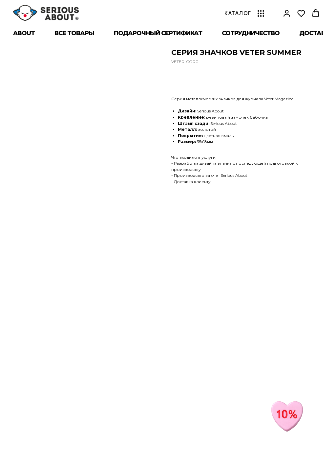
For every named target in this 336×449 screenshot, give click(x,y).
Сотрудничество (251, 33)
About (24, 33)
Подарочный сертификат (158, 33)
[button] (287, 13)
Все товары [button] (74, 33)
